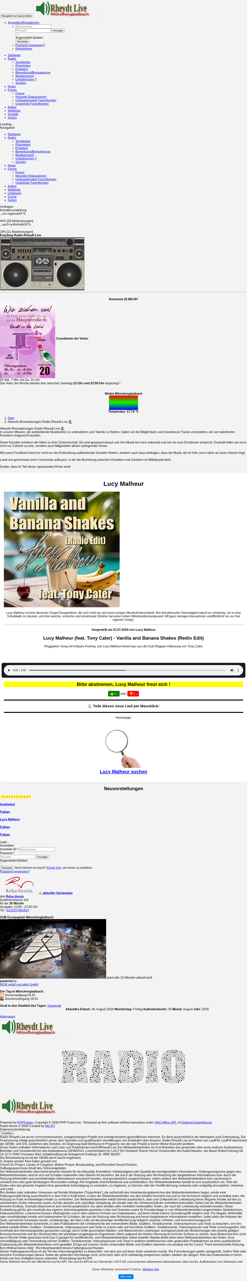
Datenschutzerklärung (197, 1122)
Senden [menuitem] (20, 83)
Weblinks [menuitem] (14, 110)
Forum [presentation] (12, 90)
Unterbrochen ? (26, 158)
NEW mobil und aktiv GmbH (19, 984)
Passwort (7, 853)
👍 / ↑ (114, 693)
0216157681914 (17, 910)
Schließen (7, 1133)
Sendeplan (22, 141)
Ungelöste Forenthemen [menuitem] (32, 103)
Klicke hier (54, 867)
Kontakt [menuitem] (13, 114)
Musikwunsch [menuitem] (24, 76)
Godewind (7, 804)
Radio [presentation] (12, 58)
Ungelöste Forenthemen (32, 182)
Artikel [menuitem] (12, 107)
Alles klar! (126, 1276)
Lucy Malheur (10, 819)
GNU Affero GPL (165, 1122)
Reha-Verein (15, 896)
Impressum (7, 1016)
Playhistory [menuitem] (23, 65)
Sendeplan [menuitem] (22, 62)
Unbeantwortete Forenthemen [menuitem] (35, 100)
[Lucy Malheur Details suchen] (123, 766)
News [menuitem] (12, 86)
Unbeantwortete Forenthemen (35, 179)
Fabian (5, 811)
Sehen (12, 200)
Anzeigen (58, 30)
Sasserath (54, 1005)
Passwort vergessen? (30, 45)
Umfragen (14, 193)
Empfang (21, 148)
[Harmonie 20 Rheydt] (28, 338)
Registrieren (23, 48)
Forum (12, 169)
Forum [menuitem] (19, 93)
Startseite (14, 134)
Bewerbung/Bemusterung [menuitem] (32, 72)
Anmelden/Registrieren (23, 22)
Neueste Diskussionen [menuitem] (31, 96)
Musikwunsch (24, 155)
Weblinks (14, 189)
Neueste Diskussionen (31, 175)
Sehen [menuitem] (12, 117)
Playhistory (23, 144)
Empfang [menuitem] (21, 69)
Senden (20, 162)
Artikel (12, 186)
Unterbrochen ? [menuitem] (26, 79)
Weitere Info (151, 1269)
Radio (12, 137)
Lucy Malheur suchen (123, 771)
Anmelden (22, 41)
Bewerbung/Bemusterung (32, 151)
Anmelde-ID (9, 849)
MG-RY (50, 1126)
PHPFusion (25, 1122)
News (12, 165)
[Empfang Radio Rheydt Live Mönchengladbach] (42, 262)
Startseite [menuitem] (14, 55)
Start (11, 418)
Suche (12, 196)
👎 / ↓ (133, 693)
